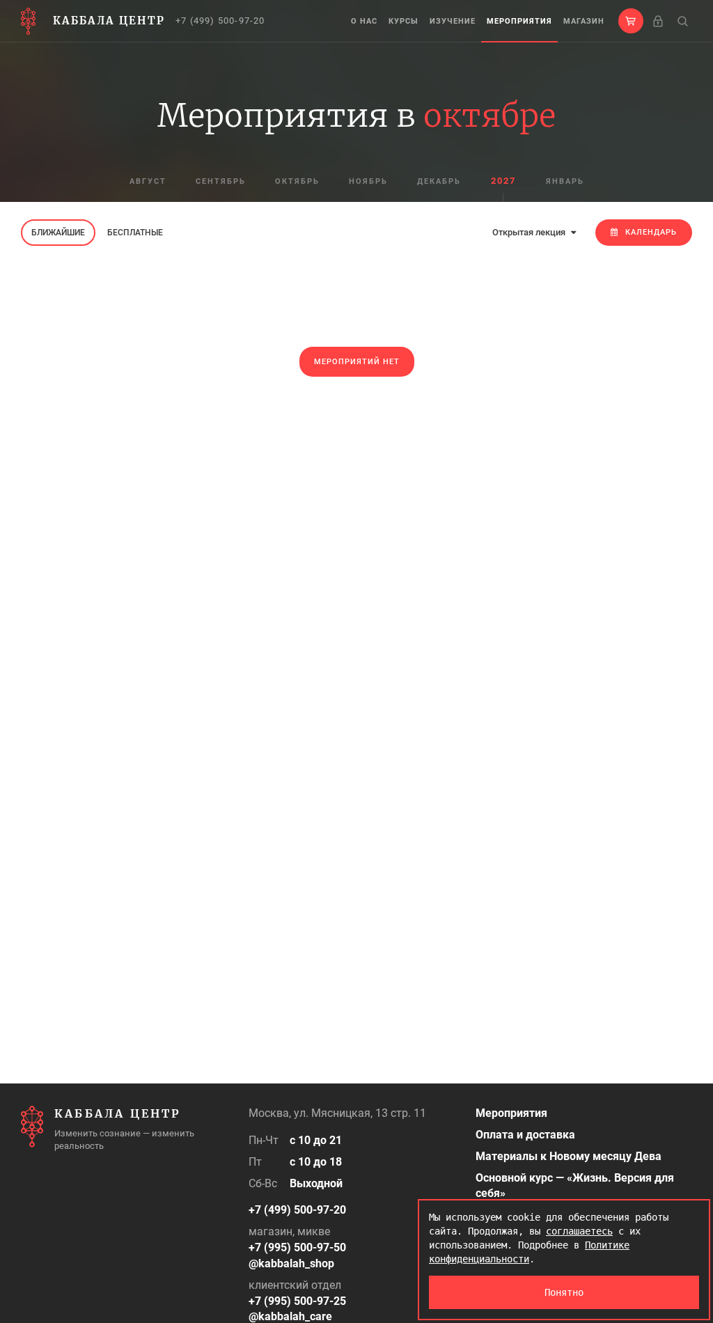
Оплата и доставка (525, 1134)
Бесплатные (135, 232)
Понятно (563, 1292)
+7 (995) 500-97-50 (297, 1247)
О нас (364, 21)
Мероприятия (519, 21)
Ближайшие (58, 232)
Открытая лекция (529, 232)
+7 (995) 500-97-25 (297, 1301)
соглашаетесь (579, 1231)
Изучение (453, 21)
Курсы (403, 21)
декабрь (439, 181)
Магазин (583, 21)
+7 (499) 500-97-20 (220, 20)
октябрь (297, 181)
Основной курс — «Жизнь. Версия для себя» (575, 1185)
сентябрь (221, 181)
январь (565, 181)
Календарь (651, 232)
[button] (630, 20)
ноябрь (368, 181)
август (148, 181)
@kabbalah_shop (291, 1263)
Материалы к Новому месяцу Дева (568, 1156)
